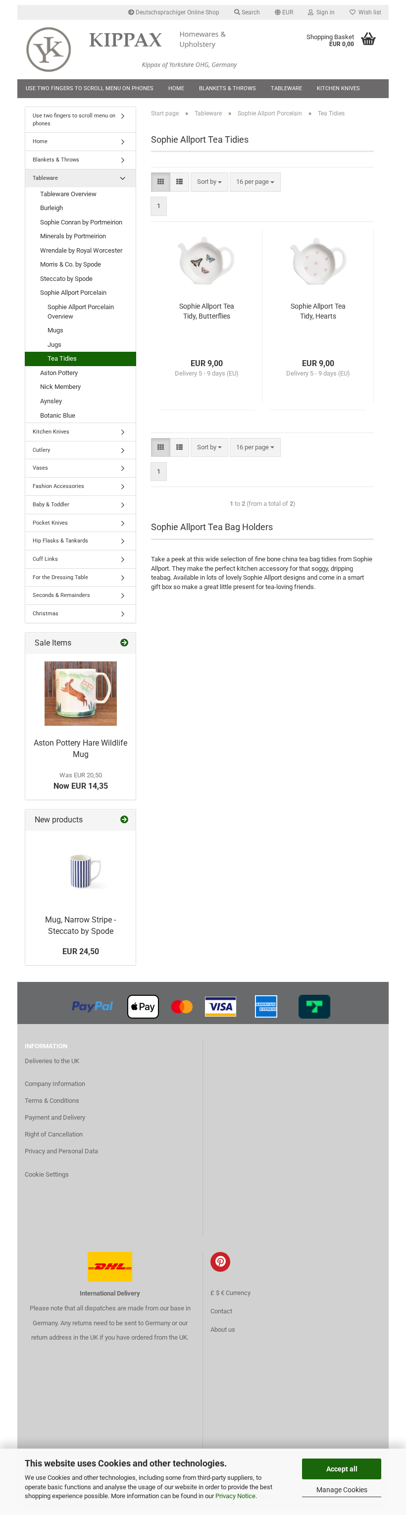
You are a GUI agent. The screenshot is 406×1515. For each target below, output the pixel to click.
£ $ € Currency (230, 1293)
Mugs (55, 330)
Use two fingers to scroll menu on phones (89, 88)
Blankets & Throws (227, 88)
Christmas (45, 613)
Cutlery (41, 450)
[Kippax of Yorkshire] (141, 49)
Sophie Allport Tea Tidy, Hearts (318, 311)
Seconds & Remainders (61, 595)
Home (176, 88)
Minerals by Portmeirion (73, 236)
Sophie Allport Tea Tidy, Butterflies (206, 311)
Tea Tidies (62, 358)
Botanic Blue (57, 415)
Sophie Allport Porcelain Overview (81, 311)
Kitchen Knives (338, 88)
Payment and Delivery (55, 1117)
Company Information (55, 1083)
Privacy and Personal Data (61, 1151)
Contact (221, 1311)
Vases (40, 468)
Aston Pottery (59, 373)
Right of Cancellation (54, 1134)
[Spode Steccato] (81, 870)
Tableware (286, 88)
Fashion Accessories (58, 486)
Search (250, 12)
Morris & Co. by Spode (70, 264)
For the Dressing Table (60, 577)
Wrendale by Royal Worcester (81, 250)
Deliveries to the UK (52, 1061)
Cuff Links (45, 559)
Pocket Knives (50, 523)
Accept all (341, 1469)
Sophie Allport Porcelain (73, 292)
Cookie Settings (47, 1174)
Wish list (368, 12)
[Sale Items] (124, 643)
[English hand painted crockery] (81, 693)
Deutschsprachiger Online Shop (176, 12)
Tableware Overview (68, 194)
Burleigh (51, 208)
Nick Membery (60, 386)
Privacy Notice (235, 1496)
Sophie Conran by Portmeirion (81, 222)
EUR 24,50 (80, 951)
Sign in (324, 12)
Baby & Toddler (51, 504)
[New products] (124, 820)
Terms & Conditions (52, 1100)
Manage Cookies (341, 1490)
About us (222, 1329)
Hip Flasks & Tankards (60, 541)
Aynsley (51, 401)
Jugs (54, 344)
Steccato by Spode (66, 278)
